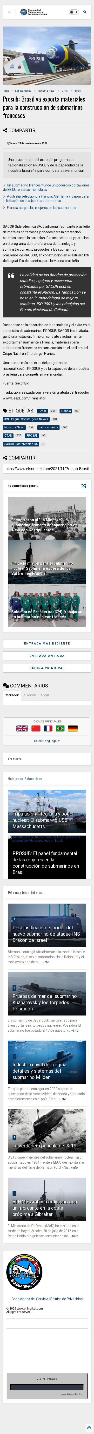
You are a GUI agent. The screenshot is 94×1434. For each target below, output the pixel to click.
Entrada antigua (47, 656)
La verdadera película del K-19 (44, 1146)
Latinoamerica (23, 90)
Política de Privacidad (66, 1299)
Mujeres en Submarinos (25, 778)
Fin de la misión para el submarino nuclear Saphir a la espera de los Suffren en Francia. (42, 568)
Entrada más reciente (47, 643)
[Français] (48, 728)
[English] (22, 728)
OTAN (64, 90)
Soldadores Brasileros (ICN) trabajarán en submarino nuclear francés (46, 614)
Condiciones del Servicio (30, 1299)
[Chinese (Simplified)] (35, 728)
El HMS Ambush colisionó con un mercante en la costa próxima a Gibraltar (45, 1208)
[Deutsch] (73, 728)
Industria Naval (46, 90)
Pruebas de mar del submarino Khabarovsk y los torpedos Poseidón (45, 1002)
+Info (45, 962)
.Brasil (78, 90)
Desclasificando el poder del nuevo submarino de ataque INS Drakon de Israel (46, 934)
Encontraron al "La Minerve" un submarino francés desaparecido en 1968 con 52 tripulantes (44, 525)
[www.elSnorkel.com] (35, 13)
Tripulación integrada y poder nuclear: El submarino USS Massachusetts (43, 820)
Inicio (6, 90)
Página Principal (47, 668)
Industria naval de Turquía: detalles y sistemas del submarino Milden (40, 1071)
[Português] (60, 728)
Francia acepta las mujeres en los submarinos (41, 208)
